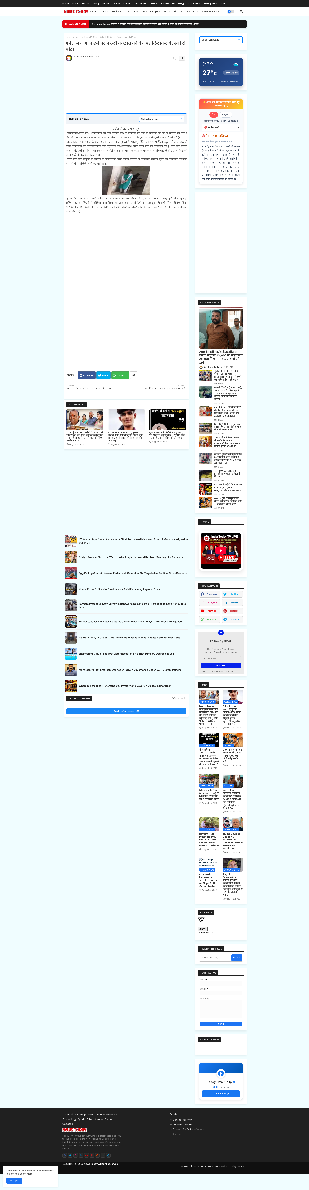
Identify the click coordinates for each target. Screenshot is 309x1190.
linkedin (234, 602)
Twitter (105, 375)
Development (210, 3)
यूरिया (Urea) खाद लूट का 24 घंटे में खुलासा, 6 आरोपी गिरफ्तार (227, 474)
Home (65, 3)
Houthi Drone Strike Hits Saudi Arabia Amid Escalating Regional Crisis (119, 589)
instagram (211, 602)
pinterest (234, 610)
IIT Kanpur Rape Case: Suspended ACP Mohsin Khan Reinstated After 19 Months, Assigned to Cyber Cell (133, 541)
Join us (177, 1134)
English (226, 114)
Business (164, 3)
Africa (176, 11)
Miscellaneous (209, 11)
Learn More (26, 1173)
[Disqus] (126, 758)
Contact (85, 3)
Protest (223, 3)
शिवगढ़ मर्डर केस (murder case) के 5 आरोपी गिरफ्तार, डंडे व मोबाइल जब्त (227, 427)
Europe (154, 11)
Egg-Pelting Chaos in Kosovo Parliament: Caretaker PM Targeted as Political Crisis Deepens (133, 573)
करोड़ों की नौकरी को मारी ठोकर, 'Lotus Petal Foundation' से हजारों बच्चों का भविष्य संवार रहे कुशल (227, 375)
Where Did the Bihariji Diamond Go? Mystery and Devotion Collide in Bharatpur (125, 685)
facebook (212, 594)
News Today (91, 1164)
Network (106, 3)
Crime (126, 3)
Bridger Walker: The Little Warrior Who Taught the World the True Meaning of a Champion (131, 557)
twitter (234, 594)
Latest (103, 11)
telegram (234, 619)
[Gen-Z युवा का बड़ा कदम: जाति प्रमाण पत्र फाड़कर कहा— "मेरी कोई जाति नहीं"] (205, 502)
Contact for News (183, 1119)
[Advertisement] (130, 78)
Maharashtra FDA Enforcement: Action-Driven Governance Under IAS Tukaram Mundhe (130, 669)
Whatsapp (122, 375)
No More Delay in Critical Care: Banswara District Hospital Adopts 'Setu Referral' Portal (130, 637)
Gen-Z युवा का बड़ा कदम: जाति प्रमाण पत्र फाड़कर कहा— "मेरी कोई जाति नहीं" (228, 501)
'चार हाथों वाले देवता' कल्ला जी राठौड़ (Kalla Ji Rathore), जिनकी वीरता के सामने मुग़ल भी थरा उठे (227, 442)
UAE (143, 11)
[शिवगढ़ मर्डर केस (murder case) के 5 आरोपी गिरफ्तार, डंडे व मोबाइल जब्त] (205, 428)
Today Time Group (131, 1169)
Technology (178, 3)
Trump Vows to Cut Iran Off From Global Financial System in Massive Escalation (233, 841)
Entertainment (140, 3)
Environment (193, 3)
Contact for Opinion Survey (188, 1129)
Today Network (237, 1166)
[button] (241, 11)
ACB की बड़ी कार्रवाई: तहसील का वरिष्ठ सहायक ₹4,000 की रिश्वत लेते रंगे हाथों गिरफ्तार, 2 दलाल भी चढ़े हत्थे (221, 357)
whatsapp (211, 619)
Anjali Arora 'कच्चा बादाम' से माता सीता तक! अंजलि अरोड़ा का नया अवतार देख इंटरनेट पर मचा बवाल (227, 412)
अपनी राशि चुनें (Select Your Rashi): (221, 121)
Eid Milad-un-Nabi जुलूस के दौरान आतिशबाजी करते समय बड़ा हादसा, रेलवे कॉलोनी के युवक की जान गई (125, 436)
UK (134, 11)
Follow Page (222, 1093)
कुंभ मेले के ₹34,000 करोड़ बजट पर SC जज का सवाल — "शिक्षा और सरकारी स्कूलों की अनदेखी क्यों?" (167, 435)
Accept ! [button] (14, 1180)
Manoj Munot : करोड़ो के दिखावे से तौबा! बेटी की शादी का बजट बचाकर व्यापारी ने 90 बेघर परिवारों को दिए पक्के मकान (84, 436)
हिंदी (214, 114)
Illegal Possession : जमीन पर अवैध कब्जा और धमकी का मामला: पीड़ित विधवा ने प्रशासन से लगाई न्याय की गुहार (233, 884)
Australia (191, 11)
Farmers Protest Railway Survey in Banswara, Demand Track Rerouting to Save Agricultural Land (133, 605)
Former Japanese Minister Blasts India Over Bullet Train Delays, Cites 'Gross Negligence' (130, 621)
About (75, 3)
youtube (212, 610)
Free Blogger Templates (89, 1169)
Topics (115, 11)
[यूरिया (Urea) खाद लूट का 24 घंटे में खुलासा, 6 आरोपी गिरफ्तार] (205, 475)
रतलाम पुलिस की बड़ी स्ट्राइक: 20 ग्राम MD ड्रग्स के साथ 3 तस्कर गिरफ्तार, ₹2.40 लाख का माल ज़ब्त (228, 459)
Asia (165, 11)
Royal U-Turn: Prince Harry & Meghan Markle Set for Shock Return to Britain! (209, 839)
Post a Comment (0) (126, 711)
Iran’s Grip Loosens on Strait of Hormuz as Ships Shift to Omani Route (209, 880)
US (126, 11)
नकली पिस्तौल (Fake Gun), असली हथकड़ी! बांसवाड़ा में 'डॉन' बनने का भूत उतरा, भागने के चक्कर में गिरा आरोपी (139, 24)
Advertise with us (182, 1124)
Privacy (95, 3)
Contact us (204, 1166)
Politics (153, 3)
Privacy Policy (220, 1166)
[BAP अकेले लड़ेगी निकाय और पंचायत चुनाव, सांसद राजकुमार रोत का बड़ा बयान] (205, 489)
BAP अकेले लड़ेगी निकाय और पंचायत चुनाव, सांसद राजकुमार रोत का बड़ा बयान (228, 487)
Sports (117, 3)
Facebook (88, 375)
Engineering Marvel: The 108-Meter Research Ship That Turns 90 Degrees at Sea (126, 653)
